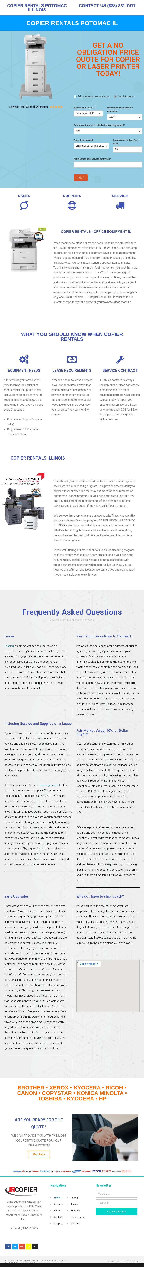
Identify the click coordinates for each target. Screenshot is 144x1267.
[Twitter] (15, 1247)
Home (57, 1197)
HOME (50, 1260)
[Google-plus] (22, 1247)
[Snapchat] (29, 1247)
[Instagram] (35, 1247)
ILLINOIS (60, 1260)
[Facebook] (8, 1247)
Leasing (9, 645)
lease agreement (50, 785)
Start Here (38, 1154)
